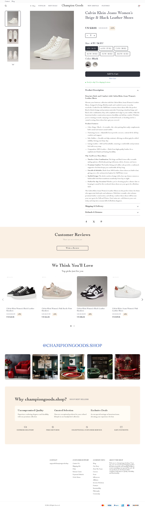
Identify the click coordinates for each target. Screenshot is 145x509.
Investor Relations (98, 483)
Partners (95, 485)
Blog (13, 1)
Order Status (76, 477)
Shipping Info (77, 466)
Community (96, 494)
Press (94, 474)
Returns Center (77, 472)
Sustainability (97, 488)
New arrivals (93, 6)
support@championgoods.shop (59, 463)
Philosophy (96, 491)
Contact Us (76, 463)
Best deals (52, 6)
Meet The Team (98, 469)
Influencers (96, 477)
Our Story (96, 466)
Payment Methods (78, 474)
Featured (106, 6)
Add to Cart (112, 74)
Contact (7, 1)
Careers (95, 472)
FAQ (74, 469)
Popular (41, 6)
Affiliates (95, 480)
